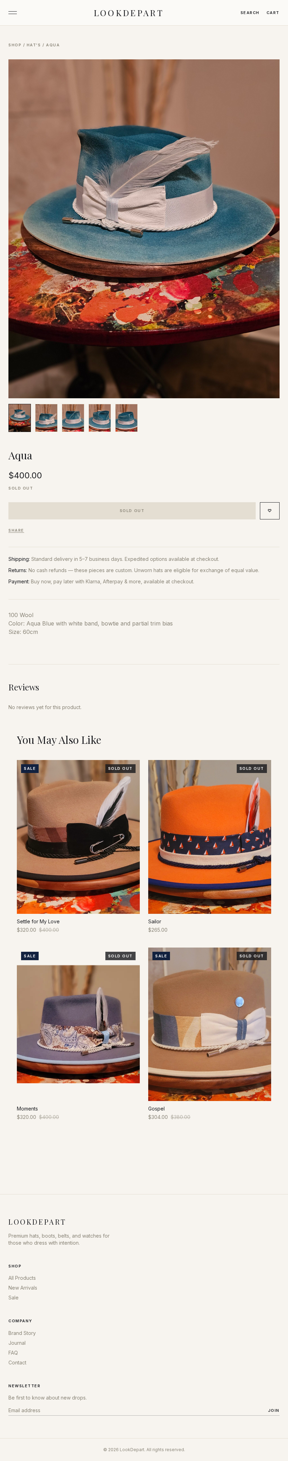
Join (274, 1410)
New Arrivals (22, 1288)
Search (250, 12)
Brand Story (22, 1333)
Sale (13, 1298)
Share (16, 530)
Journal (17, 1343)
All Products (22, 1278)
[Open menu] (12, 12)
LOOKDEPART (129, 12)
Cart (273, 12)
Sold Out (132, 510)
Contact (17, 1362)
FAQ (13, 1353)
